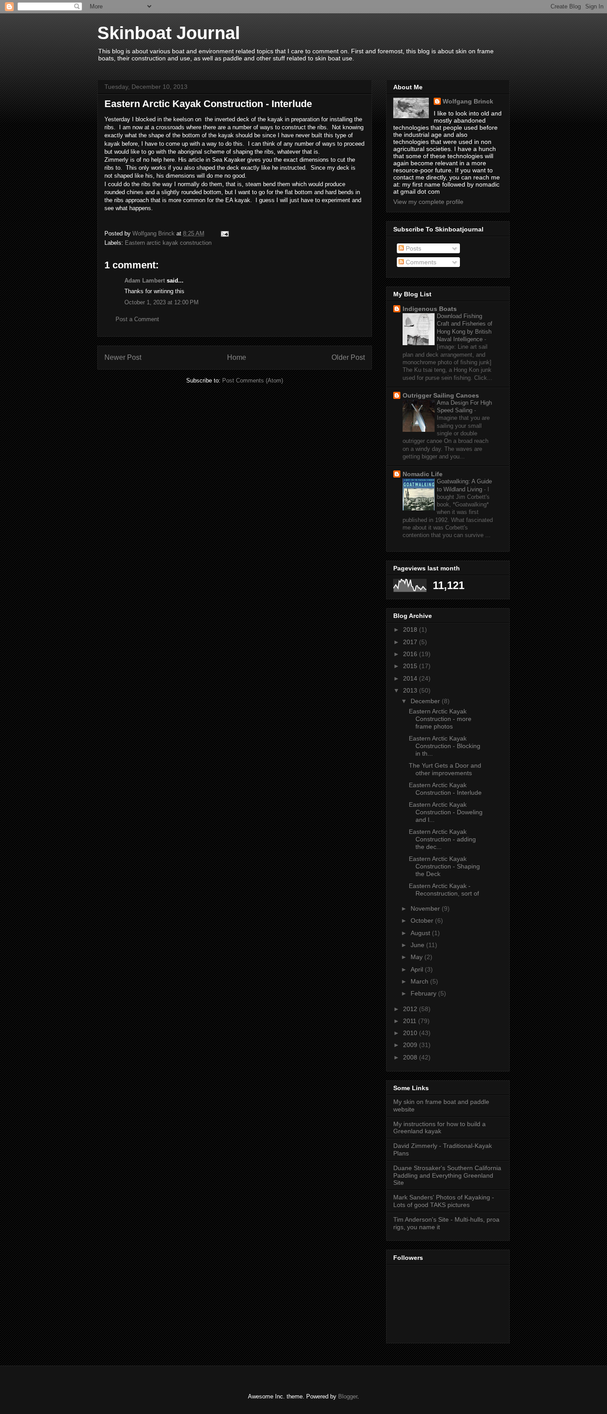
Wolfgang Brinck (468, 101)
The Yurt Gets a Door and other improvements (445, 769)
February (424, 993)
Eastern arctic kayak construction (168, 242)
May (417, 956)
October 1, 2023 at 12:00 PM (161, 302)
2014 (411, 678)
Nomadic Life (423, 474)
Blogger (347, 1396)
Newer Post (122, 357)
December (426, 701)
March (420, 981)
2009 (411, 1044)
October (423, 920)
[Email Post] (224, 233)
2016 (411, 653)
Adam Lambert (144, 280)
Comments (420, 262)
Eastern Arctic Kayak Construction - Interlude (445, 788)
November (426, 908)
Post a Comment (137, 319)
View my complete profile (428, 201)
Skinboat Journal (168, 33)
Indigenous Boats (430, 308)
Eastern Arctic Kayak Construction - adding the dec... (442, 839)
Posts (412, 248)
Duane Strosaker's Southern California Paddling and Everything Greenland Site (447, 1175)
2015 (411, 665)
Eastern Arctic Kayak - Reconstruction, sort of (444, 889)
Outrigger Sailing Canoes (441, 395)
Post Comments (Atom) (252, 380)
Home (236, 357)
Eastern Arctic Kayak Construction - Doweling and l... (446, 812)
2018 (411, 629)
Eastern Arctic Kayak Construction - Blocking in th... (444, 746)
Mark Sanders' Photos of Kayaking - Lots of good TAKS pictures (443, 1201)
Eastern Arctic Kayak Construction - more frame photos (440, 719)
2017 (411, 641)
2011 (410, 1020)
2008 (411, 1057)
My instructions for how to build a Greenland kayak (439, 1127)
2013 (411, 690)
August (421, 932)
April (418, 969)
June (418, 944)
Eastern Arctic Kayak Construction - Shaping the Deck (444, 866)
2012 (411, 1008)
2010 (411, 1032)
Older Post (348, 357)
